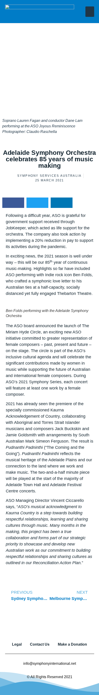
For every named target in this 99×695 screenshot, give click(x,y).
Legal (17, 644)
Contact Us (40, 644)
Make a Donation (72, 644)
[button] (89, 11)
